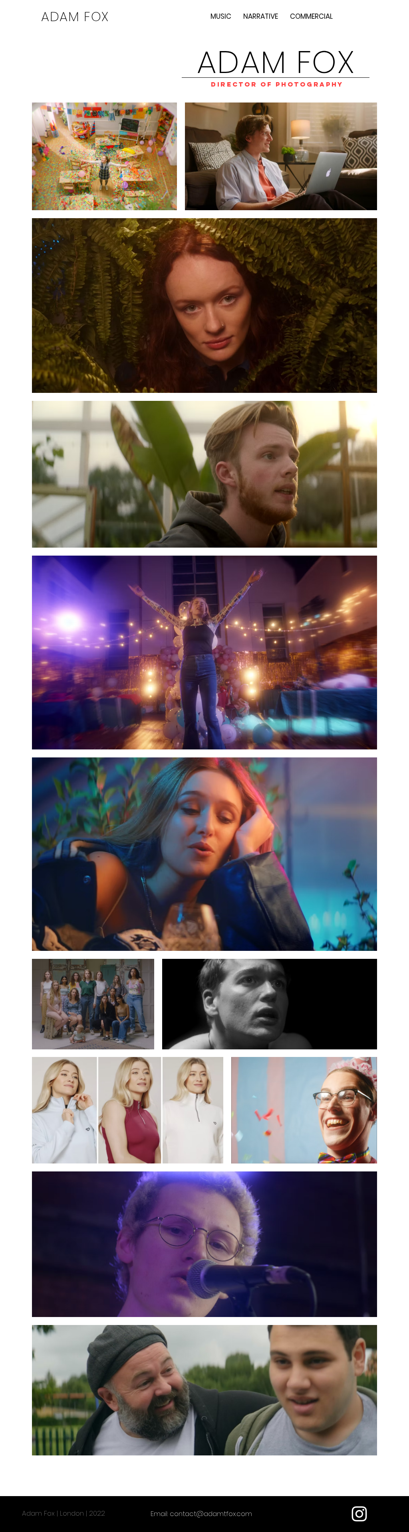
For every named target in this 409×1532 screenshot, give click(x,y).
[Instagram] (359, 1514)
